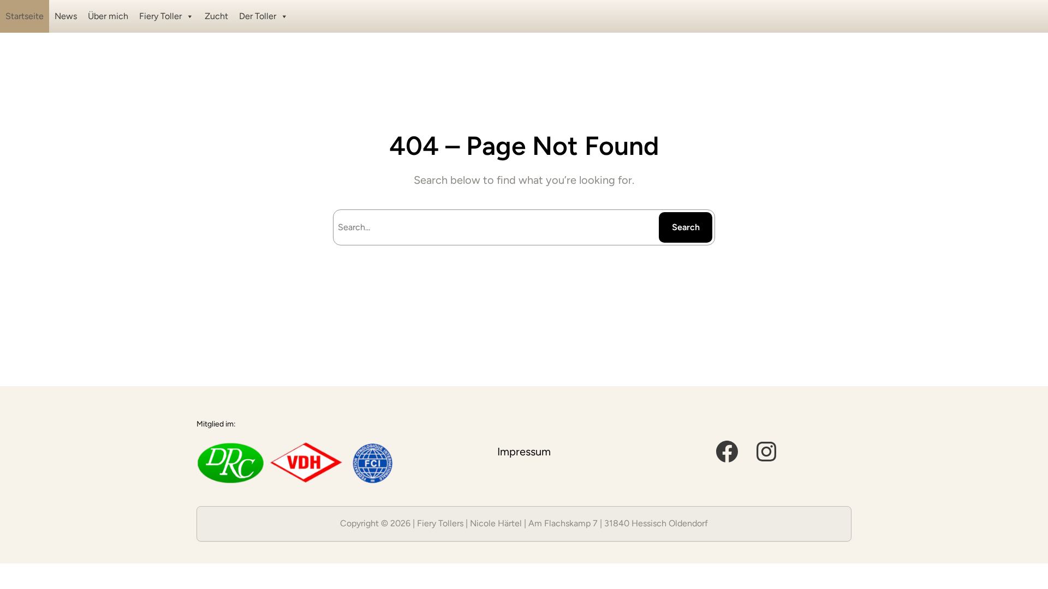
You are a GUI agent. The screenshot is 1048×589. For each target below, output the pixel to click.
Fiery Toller (160, 16)
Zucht (216, 16)
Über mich (108, 16)
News (66, 16)
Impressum (524, 451)
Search (686, 227)
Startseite (24, 16)
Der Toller (257, 16)
